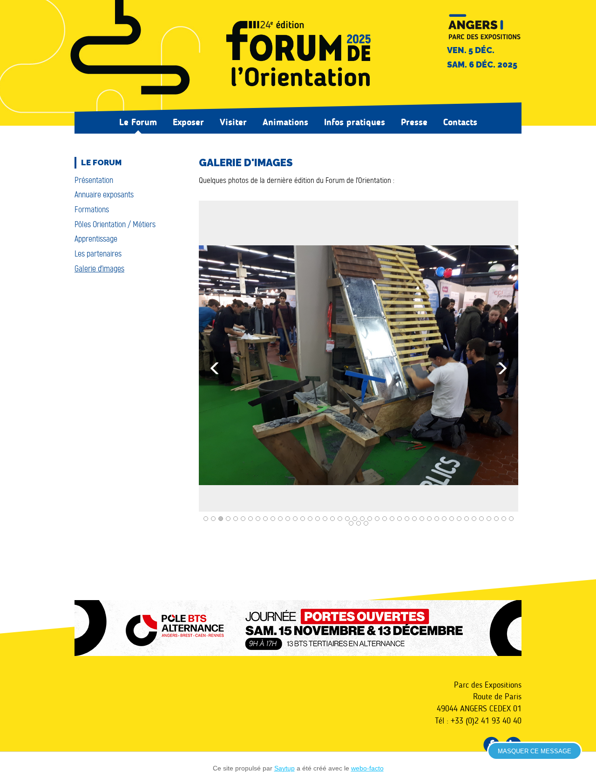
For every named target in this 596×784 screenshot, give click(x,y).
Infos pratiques (354, 122)
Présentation (93, 180)
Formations (91, 209)
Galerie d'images (99, 269)
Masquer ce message (534, 751)
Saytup (284, 768)
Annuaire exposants (104, 194)
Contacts (460, 122)
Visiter (233, 122)
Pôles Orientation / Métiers (115, 224)
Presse (414, 122)
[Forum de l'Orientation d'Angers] (298, 55)
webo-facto (367, 768)
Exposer (188, 122)
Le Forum (138, 122)
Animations (285, 122)
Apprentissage (95, 239)
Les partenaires (98, 254)
